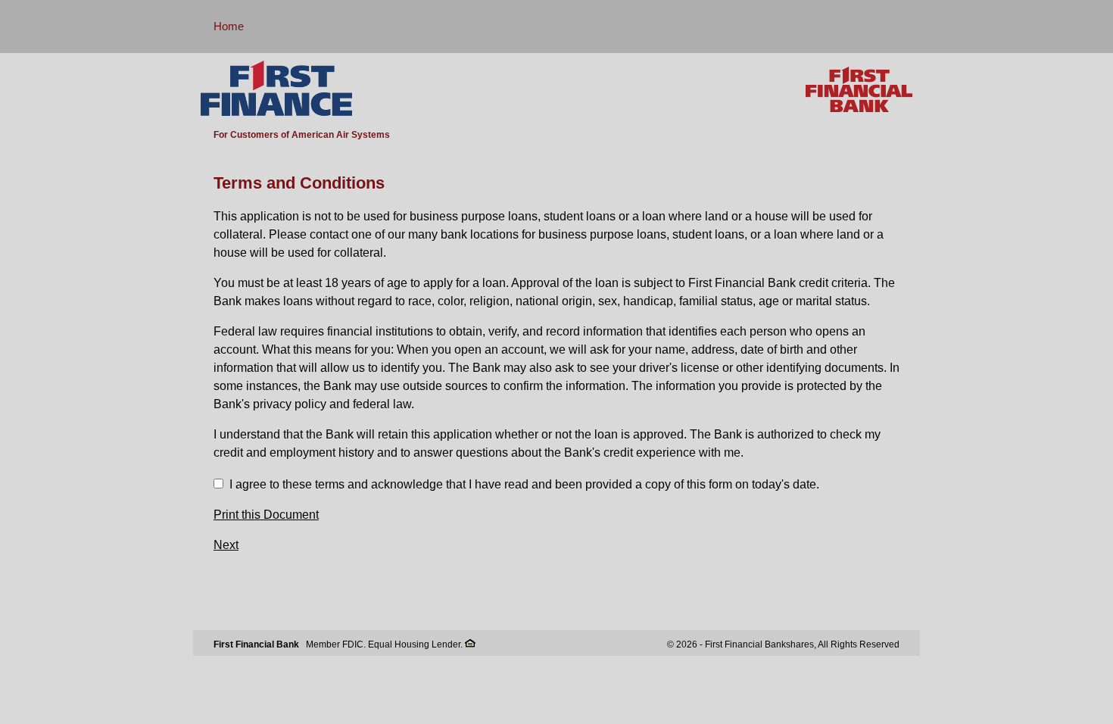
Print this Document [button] (266, 514)
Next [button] (226, 544)
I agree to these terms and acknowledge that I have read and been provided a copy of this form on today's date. (524, 484)
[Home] (276, 89)
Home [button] (229, 26)
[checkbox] (218, 483)
